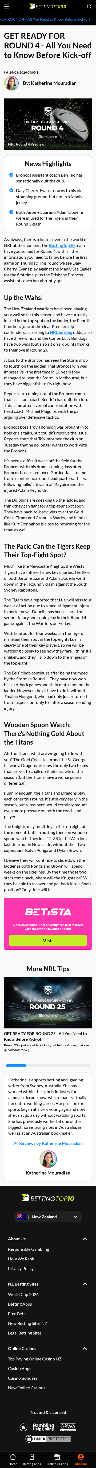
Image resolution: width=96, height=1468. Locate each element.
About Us (17, 1238)
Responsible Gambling (28, 1249)
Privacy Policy (21, 1268)
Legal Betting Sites (25, 1332)
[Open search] (89, 6)
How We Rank (21, 1258)
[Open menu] (6, 7)
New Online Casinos (26, 1387)
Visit (48, 940)
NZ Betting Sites (23, 1283)
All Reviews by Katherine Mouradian (48, 1143)
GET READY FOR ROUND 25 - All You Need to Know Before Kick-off (45, 1036)
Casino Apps (19, 1368)
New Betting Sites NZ (27, 1323)
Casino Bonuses (22, 1378)
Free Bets (16, 1313)
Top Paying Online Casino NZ (35, 1358)
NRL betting (61, 332)
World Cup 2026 (23, 1294)
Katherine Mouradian (54, 83)
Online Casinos (22, 1348)
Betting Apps (20, 1303)
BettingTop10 (62, 245)
